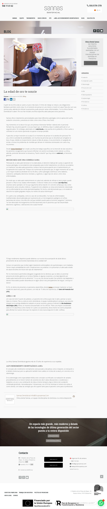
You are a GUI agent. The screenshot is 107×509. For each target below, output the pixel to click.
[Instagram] (98, 30)
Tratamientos (30, 18)
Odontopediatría (87, 95)
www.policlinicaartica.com (79, 466)
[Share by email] (14, 99)
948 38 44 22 (53, 459)
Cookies (15, 495)
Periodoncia (85, 102)
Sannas (14, 18)
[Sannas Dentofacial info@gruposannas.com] (10, 404)
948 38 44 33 (53, 465)
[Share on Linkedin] (11, 99)
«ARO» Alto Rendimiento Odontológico (66, 18)
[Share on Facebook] (5, 99)
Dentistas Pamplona (10, 492)
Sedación (85, 77)
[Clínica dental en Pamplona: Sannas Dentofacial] (53, 9)
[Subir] (101, 477)
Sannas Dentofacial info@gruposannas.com (33, 395)
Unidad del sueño (87, 81)
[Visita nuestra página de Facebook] (94, 30)
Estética (84, 105)
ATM (83, 91)
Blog (82, 18)
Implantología (86, 98)
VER (26, 462)
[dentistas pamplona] (98, 489)
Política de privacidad (41, 492)
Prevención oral (86, 88)
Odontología (85, 84)
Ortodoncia (85, 109)
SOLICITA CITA (53, 436)
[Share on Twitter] (8, 99)
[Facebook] (74, 396)
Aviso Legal (8, 495)
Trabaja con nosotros (26, 492)
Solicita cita (91, 18)
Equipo (22, 18)
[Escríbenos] (101, 30)
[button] (101, 503)
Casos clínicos (42, 18)
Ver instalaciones (53, 441)
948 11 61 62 (75, 461)
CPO (50, 18)
